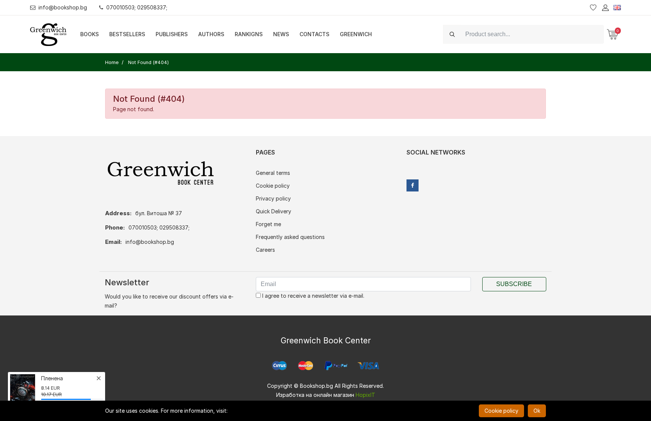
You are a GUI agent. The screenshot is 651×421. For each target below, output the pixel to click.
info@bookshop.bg (62, 7)
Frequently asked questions (290, 237)
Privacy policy (273, 198)
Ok (536, 410)
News (281, 34)
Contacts (314, 34)
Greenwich (356, 34)
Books (89, 34)
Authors (211, 34)
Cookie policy (273, 185)
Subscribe (514, 284)
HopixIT (365, 395)
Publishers (172, 34)
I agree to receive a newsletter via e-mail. (312, 295)
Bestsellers (127, 34)
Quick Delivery (273, 211)
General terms (273, 173)
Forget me (268, 224)
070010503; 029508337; (136, 7)
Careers (265, 249)
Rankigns (249, 34)
